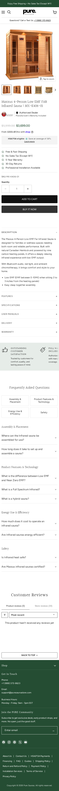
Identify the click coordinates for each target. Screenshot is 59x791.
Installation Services (12, 771)
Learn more (29, 142)
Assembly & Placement (15, 400)
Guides (28, 761)
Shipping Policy (42, 761)
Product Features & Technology (44, 400)
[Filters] (5, 615)
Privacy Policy (9, 776)
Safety (44, 412)
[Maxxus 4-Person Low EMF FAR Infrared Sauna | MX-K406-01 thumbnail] (6, 90)
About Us (7, 756)
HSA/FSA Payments (40, 756)
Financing (7, 761)
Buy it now (29, 209)
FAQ (18, 761)
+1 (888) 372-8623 (42, 20)
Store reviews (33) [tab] (43, 606)
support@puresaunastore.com (16, 692)
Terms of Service (34, 771)
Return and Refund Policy (15, 766)
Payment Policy (38, 766)
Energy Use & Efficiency (15, 412)
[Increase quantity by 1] (28, 189)
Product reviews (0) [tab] (15, 606)
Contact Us (21, 756)
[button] (29, 232)
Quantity (6, 182)
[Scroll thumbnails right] (54, 90)
